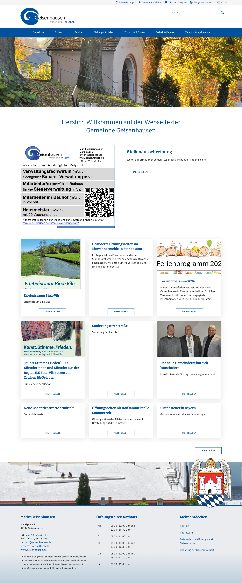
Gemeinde (38, 32)
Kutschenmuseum (97, 54)
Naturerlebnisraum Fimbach (171, 53)
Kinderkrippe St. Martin (116, 70)
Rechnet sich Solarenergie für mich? (85, 72)
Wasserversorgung (218, 75)
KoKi (178, 54)
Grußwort (23, 49)
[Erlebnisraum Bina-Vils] (51, 288)
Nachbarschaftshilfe (185, 60)
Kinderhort (111, 86)
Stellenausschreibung (149, 151)
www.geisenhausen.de (33, 550)
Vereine (57, 60)
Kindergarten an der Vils (117, 75)
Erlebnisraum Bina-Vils (42, 295)
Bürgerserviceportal (204, 2)
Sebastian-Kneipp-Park (169, 58)
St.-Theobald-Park (167, 63)
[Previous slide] (3, 72)
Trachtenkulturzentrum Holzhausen (134, 61)
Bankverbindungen (27, 81)
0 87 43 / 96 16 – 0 (36, 535)
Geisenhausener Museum (100, 49)
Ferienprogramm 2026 (177, 281)
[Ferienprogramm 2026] (189, 274)
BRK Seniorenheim (184, 49)
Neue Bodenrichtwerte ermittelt (49, 408)
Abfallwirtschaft (217, 49)
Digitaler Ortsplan (178, 2)
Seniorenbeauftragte (185, 65)
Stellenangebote (26, 75)
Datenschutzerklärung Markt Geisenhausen (196, 541)
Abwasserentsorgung (219, 54)
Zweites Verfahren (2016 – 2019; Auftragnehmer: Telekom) (103, 59)
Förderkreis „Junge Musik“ (136, 49)
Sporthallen (59, 54)
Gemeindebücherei (151, 2)
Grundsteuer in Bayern (178, 408)
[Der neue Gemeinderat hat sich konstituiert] (189, 356)
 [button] (222, 12)
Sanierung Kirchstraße (110, 326)
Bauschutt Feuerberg (219, 65)
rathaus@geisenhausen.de (35, 542)
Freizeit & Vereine (165, 32)
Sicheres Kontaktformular (35, 546)
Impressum (186, 533)
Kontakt (225, 2)
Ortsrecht (23, 70)
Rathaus (59, 32)
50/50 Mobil (181, 70)
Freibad (57, 49)
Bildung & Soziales (103, 32)
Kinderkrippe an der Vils (117, 81)
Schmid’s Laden (131, 54)
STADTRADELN (60, 65)
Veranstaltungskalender (198, 32)
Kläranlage (215, 70)
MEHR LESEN (140, 172)
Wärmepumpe (78, 79)
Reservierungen (127, 2)
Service (78, 32)
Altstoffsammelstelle (219, 60)
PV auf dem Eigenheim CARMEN (86, 65)
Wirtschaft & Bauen (135, 32)
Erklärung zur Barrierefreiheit (197, 550)
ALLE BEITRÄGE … (208, 451)
